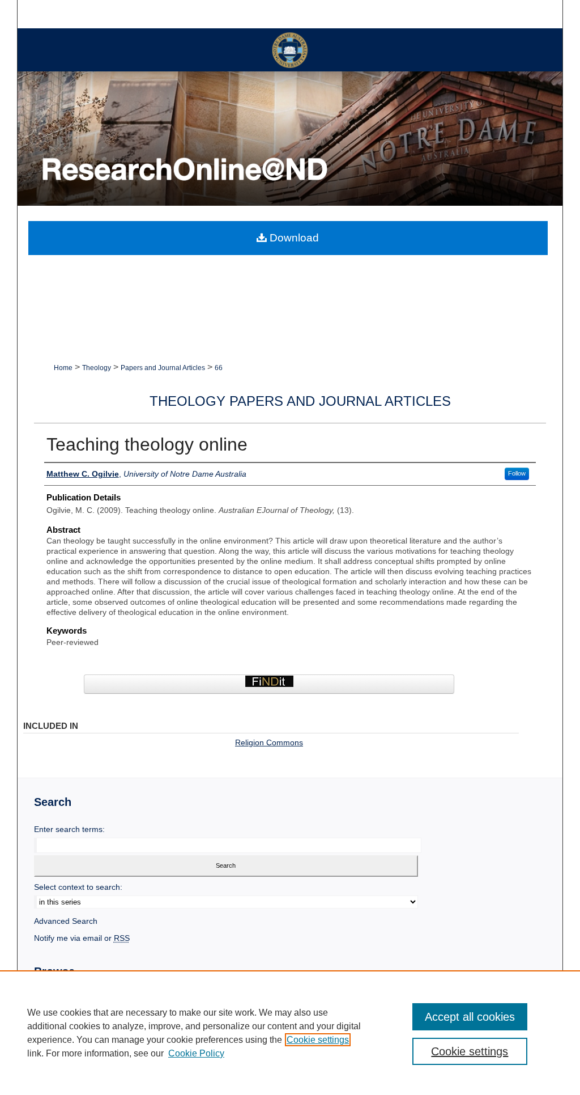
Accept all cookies (470, 1017)
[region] (290, 1032)
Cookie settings (318, 1040)
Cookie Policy (196, 1053)
